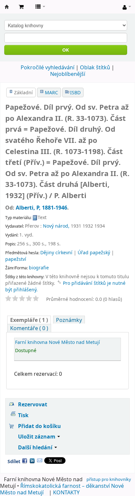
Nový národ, (56, 226)
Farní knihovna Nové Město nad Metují (7, 7)
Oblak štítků (95, 67)
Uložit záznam (37, 436)
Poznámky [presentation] (69, 320)
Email (39, 460)
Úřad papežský (94, 252)
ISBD (75, 92)
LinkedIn (32, 460)
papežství (15, 259)
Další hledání (36, 447)
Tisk (23, 415)
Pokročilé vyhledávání (47, 67)
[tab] (29, 320)
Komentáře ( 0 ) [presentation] (29, 328)
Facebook (24, 460)
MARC (51, 92)
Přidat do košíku (39, 426)
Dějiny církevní (56, 252)
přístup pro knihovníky (109, 479)
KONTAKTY (66, 492)
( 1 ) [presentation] (29, 320)
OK (65, 50)
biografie (39, 267)
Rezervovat (32, 404)
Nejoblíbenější (67, 74)
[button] (21, 6)
